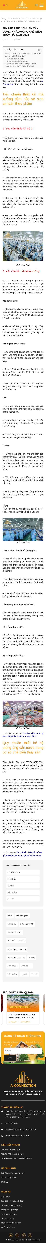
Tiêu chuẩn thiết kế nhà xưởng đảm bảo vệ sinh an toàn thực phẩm (23, 54)
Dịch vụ (4, 1182)
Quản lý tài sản (8, 1227)
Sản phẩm (12, 892)
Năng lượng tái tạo (16, 957)
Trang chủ (5, 18)
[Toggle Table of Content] (38, 50)
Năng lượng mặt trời (17, 949)
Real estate (13, 966)
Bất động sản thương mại (12, 1173)
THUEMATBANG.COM (11, 1149)
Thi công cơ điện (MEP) (11, 1205)
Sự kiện (11, 899)
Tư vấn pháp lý (7, 1218)
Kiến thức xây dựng (16, 941)
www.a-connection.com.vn (17, 1135)
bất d (10, 915)
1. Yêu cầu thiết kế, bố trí (15, 59)
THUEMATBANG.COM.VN (12, 1154)
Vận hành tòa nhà (9, 1214)
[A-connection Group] (21, 4)
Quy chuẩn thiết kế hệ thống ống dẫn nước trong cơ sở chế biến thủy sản (20, 65)
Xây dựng (5, 1196)
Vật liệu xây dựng (9, 1177)
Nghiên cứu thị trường (11, 1223)
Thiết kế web (31, 1240)
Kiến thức (12, 879)
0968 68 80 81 (12, 1123)
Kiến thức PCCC (15, 932)
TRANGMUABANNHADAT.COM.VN (16, 1158)
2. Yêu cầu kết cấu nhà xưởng (17, 61)
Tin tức (15, 18)
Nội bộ (11, 885)
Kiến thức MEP (26, 924)
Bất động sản (14, 872)
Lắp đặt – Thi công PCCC (12, 1201)
